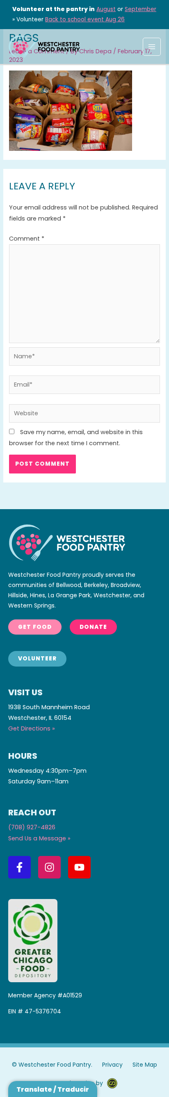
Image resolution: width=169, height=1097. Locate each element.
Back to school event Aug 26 (85, 19)
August (106, 9)
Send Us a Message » (39, 838)
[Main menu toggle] (152, 47)
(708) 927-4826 (31, 827)
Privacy (112, 1065)
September (140, 9)
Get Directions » (31, 728)
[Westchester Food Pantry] (44, 46)
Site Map (144, 1065)
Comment (26, 238)
